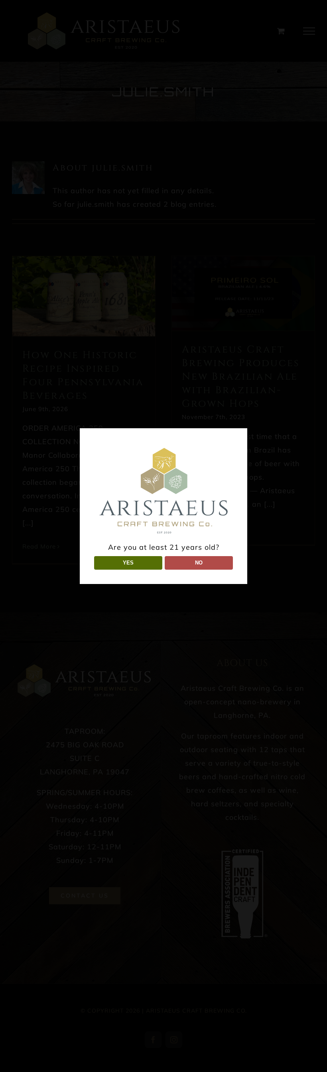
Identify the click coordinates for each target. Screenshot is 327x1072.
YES (128, 563)
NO (199, 563)
